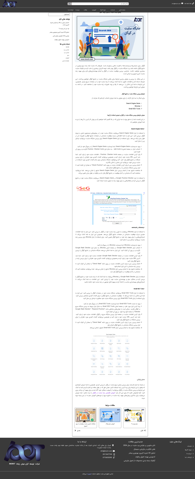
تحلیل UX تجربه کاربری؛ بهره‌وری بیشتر (59, 32)
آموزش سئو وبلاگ (110, 424)
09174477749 (188, 4)
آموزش (94, 10)
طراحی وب (66, 50)
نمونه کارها (103, 10)
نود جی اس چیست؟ (64, 29)
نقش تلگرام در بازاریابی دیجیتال (144, 449)
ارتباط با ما (70, 10)
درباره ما (78, 10)
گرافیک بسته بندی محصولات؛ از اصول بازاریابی (139, 460)
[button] (112, 10)
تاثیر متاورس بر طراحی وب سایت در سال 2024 (139, 445)
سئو (68, 55)
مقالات (85, 10)
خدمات (113, 10)
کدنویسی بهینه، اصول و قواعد (61, 40)
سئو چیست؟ (134, 424)
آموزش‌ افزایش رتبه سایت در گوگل (104, 393)
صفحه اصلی (122, 10)
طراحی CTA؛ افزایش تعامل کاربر (61, 36)
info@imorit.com (176, 4)
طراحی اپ (66, 53)
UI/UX (67, 47)
